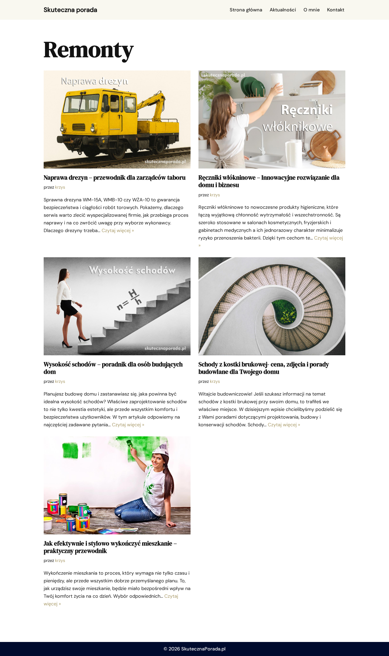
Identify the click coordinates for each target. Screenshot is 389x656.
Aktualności (283, 10)
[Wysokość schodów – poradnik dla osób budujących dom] (117, 306)
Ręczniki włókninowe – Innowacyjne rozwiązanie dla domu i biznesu (269, 181)
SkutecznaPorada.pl (203, 649)
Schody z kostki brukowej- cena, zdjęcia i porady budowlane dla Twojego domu (263, 368)
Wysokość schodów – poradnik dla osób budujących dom (113, 368)
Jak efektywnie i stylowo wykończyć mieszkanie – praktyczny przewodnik (110, 547)
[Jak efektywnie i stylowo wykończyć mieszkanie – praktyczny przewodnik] (117, 485)
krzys (60, 187)
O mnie (312, 10)
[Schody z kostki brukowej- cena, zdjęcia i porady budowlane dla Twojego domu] (271, 306)
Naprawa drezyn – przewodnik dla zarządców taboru (115, 177)
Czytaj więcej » (118, 230)
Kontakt (335, 10)
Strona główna (246, 10)
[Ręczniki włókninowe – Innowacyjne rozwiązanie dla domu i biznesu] (271, 119)
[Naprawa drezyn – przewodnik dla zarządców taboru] (117, 119)
